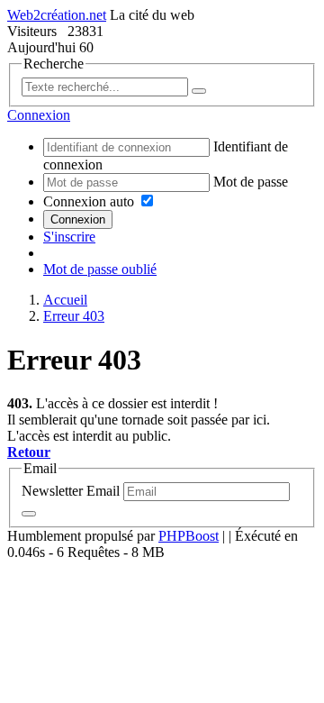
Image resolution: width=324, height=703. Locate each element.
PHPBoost (188, 535)
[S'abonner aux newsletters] (29, 513)
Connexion (77, 219)
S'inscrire (69, 236)
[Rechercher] (199, 91)
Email (103, 490)
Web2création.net (56, 15)
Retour (28, 452)
